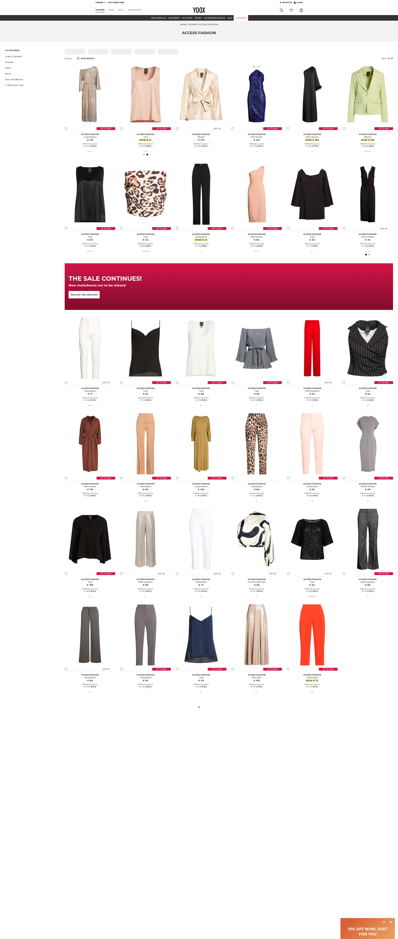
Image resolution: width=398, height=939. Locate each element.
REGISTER (287, 2)
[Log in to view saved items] (291, 10)
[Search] (281, 10)
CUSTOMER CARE (116, 2)
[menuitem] (99, 9)
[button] (33, 56)
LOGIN (298, 3)
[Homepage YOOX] (199, 10)
